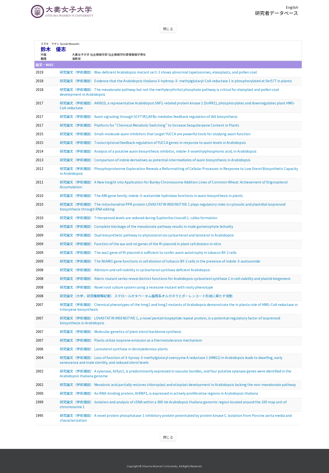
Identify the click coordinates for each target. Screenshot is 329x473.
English (292, 7)
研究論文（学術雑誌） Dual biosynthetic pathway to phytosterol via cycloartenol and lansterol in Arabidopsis (147, 235)
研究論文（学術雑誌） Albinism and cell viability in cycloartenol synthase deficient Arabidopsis (135, 269)
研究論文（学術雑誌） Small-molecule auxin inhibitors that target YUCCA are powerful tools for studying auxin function (155, 133)
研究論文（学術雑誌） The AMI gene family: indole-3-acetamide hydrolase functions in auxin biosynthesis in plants (151, 195)
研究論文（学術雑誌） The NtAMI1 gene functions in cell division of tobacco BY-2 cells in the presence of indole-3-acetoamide (160, 261)
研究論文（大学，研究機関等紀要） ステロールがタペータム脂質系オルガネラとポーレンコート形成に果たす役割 (146, 295)
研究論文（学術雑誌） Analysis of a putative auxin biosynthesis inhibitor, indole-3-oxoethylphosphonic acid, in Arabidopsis (158, 151)
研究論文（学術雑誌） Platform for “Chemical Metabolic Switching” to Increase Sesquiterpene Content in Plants (149, 125)
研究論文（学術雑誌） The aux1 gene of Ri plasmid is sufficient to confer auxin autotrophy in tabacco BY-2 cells (148, 252)
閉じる (168, 28)
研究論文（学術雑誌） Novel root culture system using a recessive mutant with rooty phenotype (136, 287)
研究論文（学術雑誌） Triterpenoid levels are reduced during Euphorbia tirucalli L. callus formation (138, 217)
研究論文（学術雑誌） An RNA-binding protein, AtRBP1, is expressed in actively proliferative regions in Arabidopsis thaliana (159, 393)
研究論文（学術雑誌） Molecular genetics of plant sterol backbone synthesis (120, 331)
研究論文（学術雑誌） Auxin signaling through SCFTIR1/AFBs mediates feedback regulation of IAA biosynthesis (148, 116)
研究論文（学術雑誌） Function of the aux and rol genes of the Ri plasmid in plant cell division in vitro (140, 243)
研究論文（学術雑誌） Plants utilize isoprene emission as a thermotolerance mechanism (131, 340)
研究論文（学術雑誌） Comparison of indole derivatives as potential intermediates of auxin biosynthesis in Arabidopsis (155, 159)
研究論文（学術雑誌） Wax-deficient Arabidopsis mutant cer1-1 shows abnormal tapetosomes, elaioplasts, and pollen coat (158, 72)
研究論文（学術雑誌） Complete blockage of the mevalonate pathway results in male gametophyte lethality (146, 226)
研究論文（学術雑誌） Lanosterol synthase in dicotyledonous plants (114, 348)
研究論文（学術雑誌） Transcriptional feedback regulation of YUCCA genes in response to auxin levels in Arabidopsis (153, 142)
